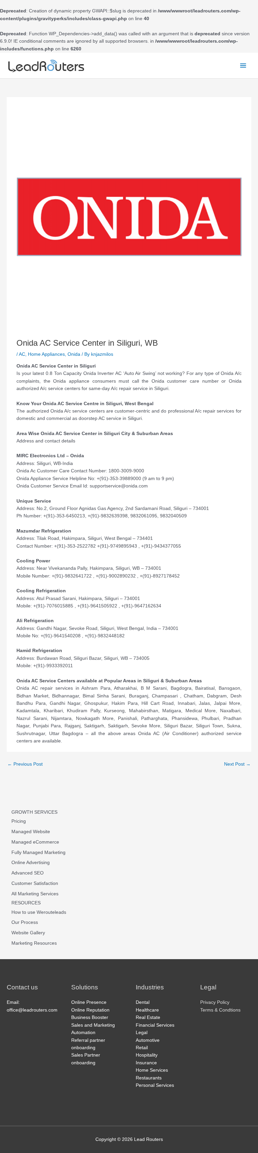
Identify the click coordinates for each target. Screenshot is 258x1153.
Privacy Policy (214, 1002)
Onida (74, 354)
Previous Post (25, 764)
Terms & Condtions (220, 1010)
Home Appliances (46, 354)
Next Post (237, 764)
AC (22, 354)
